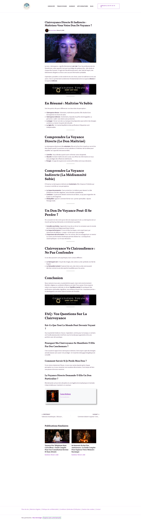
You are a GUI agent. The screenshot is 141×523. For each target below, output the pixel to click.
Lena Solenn (65, 394)
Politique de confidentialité (50, 509)
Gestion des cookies (88, 509)
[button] (109, 6)
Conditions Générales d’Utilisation (70, 509)
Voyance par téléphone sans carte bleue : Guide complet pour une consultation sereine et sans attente (56, 448)
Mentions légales (35, 509)
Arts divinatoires (82, 6)
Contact (98, 509)
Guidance (72, 6)
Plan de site (25, 509)
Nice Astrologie (37, 518)
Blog (91, 6)
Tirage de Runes (62, 6)
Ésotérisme (47, 455)
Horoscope (51, 6)
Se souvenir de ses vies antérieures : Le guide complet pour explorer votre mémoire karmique (83, 448)
